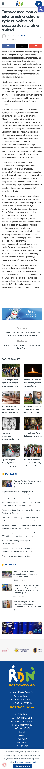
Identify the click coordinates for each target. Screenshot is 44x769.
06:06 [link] (32, 551)
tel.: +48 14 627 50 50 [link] (22, 699)
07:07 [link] (13, 544)
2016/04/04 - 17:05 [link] (12, 40)
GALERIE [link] (22, 742)
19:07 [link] (16, 487)
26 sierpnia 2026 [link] (20, 610)
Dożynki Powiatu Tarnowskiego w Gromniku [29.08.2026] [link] (27, 482)
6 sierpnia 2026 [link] (20, 580)
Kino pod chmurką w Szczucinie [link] (14, 556)
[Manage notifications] (4, 765)
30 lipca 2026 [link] (19, 596)
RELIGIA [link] (22, 731)
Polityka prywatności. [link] (25, 762)
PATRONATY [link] (22, 746)
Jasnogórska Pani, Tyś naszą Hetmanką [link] (33, 434)
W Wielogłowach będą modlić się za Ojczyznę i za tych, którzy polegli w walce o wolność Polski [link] (10, 383)
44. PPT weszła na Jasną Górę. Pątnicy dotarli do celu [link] (32, 462)
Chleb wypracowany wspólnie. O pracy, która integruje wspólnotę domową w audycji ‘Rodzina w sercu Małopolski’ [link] (27, 589)
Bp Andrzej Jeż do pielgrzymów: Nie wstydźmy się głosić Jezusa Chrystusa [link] (11, 463)
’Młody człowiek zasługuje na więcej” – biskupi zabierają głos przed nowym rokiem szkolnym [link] (11, 409)
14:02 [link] (29, 506)
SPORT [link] (22, 735)
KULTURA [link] (22, 739)
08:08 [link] (27, 528)
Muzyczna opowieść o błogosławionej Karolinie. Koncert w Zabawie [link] (33, 409)
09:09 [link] (37, 521)
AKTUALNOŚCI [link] (22, 728)
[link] (41, 9)
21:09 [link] (29, 556)
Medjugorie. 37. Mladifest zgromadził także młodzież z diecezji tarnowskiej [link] (25, 574)
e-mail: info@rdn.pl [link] (22, 702)
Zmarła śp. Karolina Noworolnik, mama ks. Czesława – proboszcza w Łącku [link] (33, 383)
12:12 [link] (18, 513)
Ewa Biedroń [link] (22, 36)
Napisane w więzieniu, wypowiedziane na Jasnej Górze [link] (10, 436)
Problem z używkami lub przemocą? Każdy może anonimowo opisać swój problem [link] (27, 604)
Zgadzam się (22, 765)
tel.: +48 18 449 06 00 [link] (22, 721)
